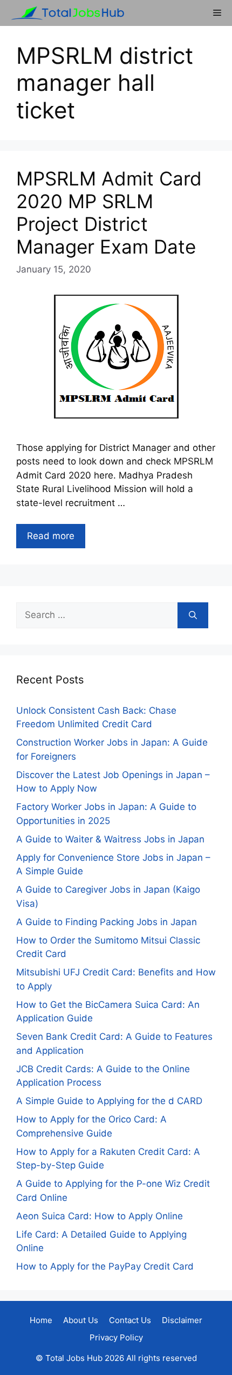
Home (41, 1320)
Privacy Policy (116, 1337)
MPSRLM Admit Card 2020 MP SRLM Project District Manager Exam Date (109, 212)
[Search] (193, 615)
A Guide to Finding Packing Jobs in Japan (106, 921)
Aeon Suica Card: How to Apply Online (99, 1216)
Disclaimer (182, 1320)
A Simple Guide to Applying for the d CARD (109, 1100)
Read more (50, 535)
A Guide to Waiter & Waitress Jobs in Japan (110, 839)
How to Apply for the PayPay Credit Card (105, 1266)
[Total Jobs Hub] (64, 13)
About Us (80, 1320)
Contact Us (130, 1320)
